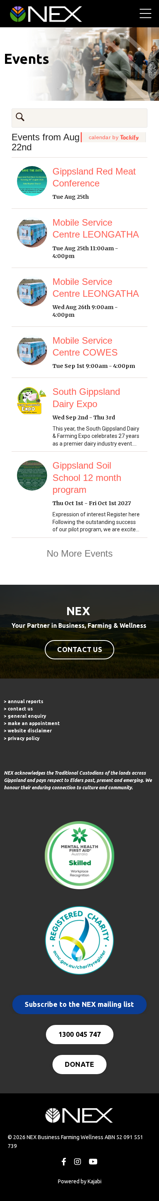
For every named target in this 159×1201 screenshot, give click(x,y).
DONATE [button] (80, 1064)
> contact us (18, 708)
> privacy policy (22, 738)
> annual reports (23, 701)
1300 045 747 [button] (79, 1034)
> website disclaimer (28, 730)
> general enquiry (25, 716)
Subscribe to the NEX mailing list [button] (79, 1004)
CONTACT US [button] (79, 649)
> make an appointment (32, 723)
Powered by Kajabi (79, 1181)
